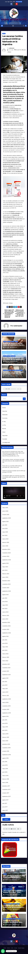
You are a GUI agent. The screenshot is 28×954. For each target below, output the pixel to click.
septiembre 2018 (6, 754)
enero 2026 (5, 511)
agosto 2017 (5, 800)
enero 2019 (5, 740)
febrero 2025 (5, 542)
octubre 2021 (5, 671)
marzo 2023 (5, 612)
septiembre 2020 (6, 699)
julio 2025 (4, 525)
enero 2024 (5, 577)
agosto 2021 (5, 678)
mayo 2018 (5, 768)
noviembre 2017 (6, 789)
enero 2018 (5, 782)
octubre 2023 (5, 587)
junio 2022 (5, 643)
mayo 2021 (5, 688)
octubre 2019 (5, 709)
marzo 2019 (5, 733)
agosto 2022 (5, 636)
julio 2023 (4, 598)
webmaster (11, 48)
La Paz (13, 341)
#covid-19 (18, 49)
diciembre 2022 (6, 622)
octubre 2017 (5, 793)
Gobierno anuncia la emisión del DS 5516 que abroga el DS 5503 (12, 922)
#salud (9, 52)
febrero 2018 (5, 779)
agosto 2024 (5, 563)
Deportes (9, 370)
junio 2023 (5, 601)
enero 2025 (5, 546)
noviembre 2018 (6, 747)
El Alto (8, 341)
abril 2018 (4, 772)
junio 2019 (4, 723)
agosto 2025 (5, 521)
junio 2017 (4, 807)
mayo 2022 (5, 646)
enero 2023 (5, 619)
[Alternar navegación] (13, 26)
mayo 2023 (5, 605)
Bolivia (5, 341)
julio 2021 (4, 681)
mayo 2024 (5, 566)
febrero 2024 (5, 573)
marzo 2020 (5, 702)
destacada (4, 414)
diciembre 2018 (6, 744)
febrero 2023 (5, 615)
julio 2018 (4, 761)
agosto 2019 (5, 716)
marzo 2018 (5, 775)
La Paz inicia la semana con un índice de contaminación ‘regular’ (13, 359)
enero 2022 (5, 660)
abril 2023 (4, 608)
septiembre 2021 (6, 674)
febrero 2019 (5, 737)
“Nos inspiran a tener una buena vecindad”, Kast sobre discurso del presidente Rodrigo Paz (13, 461)
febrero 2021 (5, 695)
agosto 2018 (5, 758)
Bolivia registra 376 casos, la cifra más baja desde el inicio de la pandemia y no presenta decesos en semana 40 (9, 313)
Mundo (4, 428)
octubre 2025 (5, 514)
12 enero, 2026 (8, 924)
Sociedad (4, 439)
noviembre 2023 (6, 584)
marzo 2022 (5, 653)
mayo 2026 (5, 507)
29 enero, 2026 (8, 894)
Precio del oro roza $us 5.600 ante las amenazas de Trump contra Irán (13, 907)
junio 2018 (4, 765)
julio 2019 (4, 720)
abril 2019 (4, 730)
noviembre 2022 (6, 626)
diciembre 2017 (6, 786)
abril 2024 (4, 570)
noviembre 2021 (6, 667)
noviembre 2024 (6, 552)
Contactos (14, 951)
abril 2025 (4, 535)
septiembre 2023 (6, 591)
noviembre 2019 (6, 706)
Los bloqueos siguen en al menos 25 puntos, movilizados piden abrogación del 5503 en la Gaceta (13, 477)
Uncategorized (19, 370)
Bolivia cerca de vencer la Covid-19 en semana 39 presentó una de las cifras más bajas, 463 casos (18, 313)
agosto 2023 (5, 594)
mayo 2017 (5, 810)
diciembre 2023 (6, 580)
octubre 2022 (5, 629)
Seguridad (4, 435)
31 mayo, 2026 (8, 879)
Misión (5, 947)
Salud (4, 33)
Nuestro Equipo (21, 947)
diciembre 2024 (6, 549)
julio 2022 (4, 639)
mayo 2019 (5, 726)
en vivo (6, 819)
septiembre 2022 (6, 633)
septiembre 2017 (6, 796)
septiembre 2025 (6, 518)
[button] (23, 25)
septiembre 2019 (6, 713)
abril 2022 (4, 650)
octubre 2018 (5, 751)
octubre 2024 (5, 556)
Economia (4, 418)
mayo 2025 (5, 532)
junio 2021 (4, 685)
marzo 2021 (5, 692)
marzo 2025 (5, 539)
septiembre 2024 (6, 559)
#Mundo (24, 49)
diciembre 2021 (6, 664)
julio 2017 (4, 803)
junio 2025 (5, 528)
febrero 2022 (5, 657)
